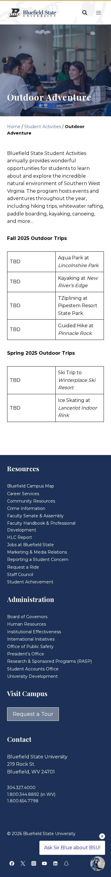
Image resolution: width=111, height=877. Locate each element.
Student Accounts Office (33, 669)
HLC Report (19, 537)
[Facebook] (12, 863)
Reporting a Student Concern (37, 559)
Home (13, 126)
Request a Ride (23, 567)
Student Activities (42, 126)
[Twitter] (23, 863)
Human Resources (26, 624)
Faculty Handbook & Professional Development (41, 526)
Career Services (23, 493)
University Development (32, 676)
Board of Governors (27, 616)
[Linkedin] (55, 863)
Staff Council (20, 574)
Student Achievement (30, 582)
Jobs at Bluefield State (30, 544)
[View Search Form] (84, 12)
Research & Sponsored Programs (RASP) (49, 661)
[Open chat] (97, 863)
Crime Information (26, 508)
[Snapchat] (66, 863)
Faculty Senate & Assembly (35, 515)
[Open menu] (98, 12)
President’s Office (25, 654)
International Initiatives (30, 639)
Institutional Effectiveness (34, 631)
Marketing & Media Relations (37, 552)
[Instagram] (33, 863)
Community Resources (31, 501)
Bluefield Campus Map (30, 486)
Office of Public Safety (30, 646)
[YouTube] (44, 863)
